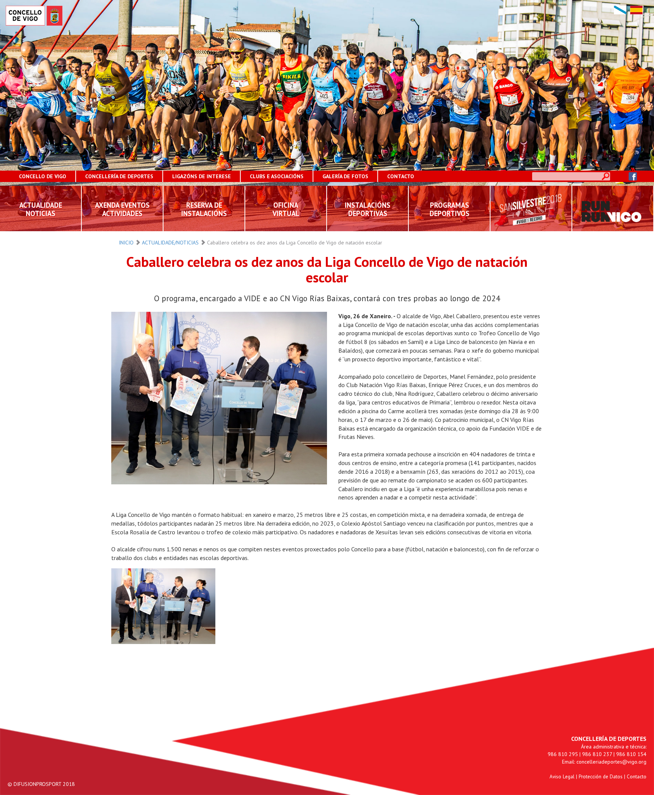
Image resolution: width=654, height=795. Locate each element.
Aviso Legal (562, 776)
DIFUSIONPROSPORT (37, 784)
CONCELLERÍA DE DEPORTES (119, 176)
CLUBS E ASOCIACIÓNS (277, 176)
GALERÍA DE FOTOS (345, 176)
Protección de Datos (601, 776)
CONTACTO (400, 176)
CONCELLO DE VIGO (42, 176)
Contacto (636, 776)
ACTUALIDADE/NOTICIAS (170, 242)
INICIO (126, 242)
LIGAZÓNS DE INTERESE (201, 176)
